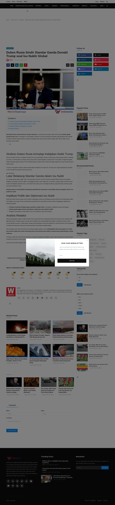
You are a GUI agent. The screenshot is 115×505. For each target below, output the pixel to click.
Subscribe (72, 260)
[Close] (87, 240)
